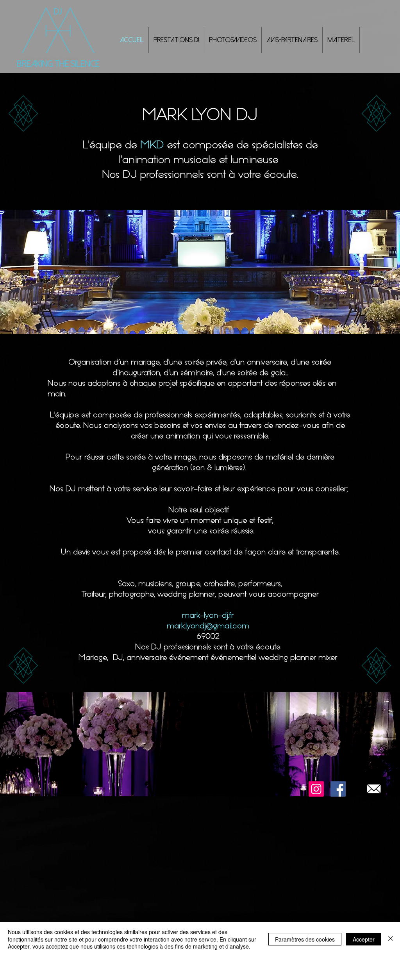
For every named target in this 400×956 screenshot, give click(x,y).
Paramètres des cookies (305, 939)
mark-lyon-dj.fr (208, 615)
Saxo (126, 583)
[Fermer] (390, 939)
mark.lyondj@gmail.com (208, 625)
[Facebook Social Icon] (338, 789)
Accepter (364, 939)
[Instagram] (316, 789)
